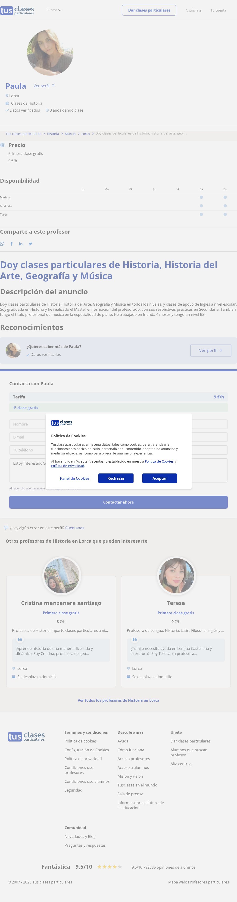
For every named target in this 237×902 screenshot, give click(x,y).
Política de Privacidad (67, 466)
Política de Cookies (159, 461)
